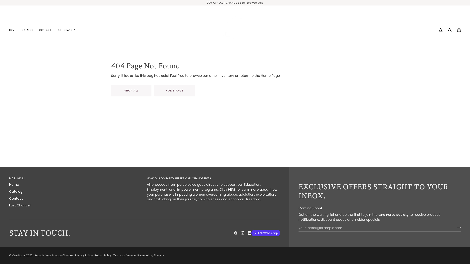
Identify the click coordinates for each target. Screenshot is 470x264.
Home (14, 184)
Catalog (16, 191)
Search (39, 255)
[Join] (458, 227)
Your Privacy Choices (59, 255)
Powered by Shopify (151, 255)
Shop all (131, 90)
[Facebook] (235, 233)
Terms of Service (124, 255)
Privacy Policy (84, 255)
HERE (231, 189)
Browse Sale (255, 3)
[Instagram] (242, 233)
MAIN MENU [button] (17, 178)
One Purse (19, 255)
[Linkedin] (249, 233)
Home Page (175, 90)
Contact (16, 198)
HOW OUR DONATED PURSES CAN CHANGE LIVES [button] (179, 178)
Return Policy (103, 255)
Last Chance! (20, 205)
